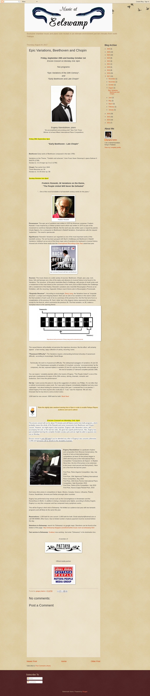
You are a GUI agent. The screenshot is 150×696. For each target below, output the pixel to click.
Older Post (95, 661)
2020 (108, 67)
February (112, 107)
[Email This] (58, 591)
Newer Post (32, 661)
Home (64, 661)
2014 (108, 120)
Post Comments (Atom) (43, 666)
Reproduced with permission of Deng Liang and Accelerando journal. (65, 339)
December (112, 79)
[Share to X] (62, 591)
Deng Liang (69, 293)
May (110, 101)
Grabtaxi (52, 532)
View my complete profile (113, 147)
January (111, 110)
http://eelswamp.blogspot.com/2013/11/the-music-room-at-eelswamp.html (68, 528)
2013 (108, 123)
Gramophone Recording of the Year (70, 243)
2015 (108, 117)
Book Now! (65, 396)
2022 (108, 61)
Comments (32, 682)
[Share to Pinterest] (66, 591)
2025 (108, 52)
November (112, 82)
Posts (31, 678)
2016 (108, 113)
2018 (108, 73)
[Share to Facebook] (64, 591)
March (111, 104)
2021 (108, 64)
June (110, 97)
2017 (108, 76)
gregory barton (112, 140)
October (111, 85)
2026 (108, 49)
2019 (108, 70)
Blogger (84, 691)
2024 (108, 55)
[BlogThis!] (60, 591)
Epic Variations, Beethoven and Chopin (113, 92)
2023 (108, 58)
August (111, 88)
